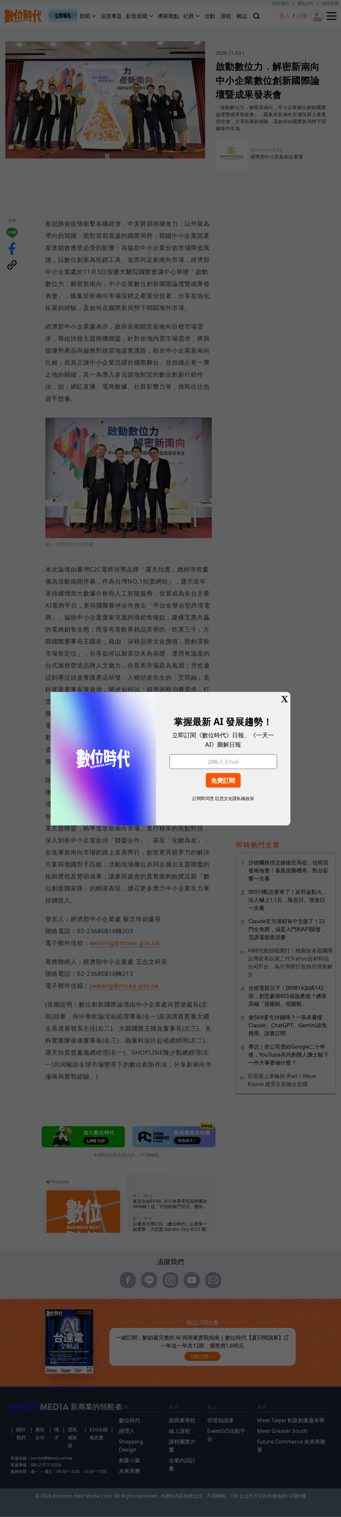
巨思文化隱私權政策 (234, 798)
